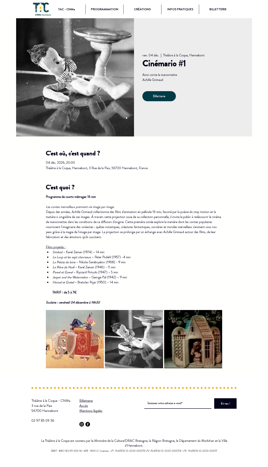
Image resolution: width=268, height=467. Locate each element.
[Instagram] (81, 424)
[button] (66, 9)
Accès (83, 405)
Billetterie (159, 96)
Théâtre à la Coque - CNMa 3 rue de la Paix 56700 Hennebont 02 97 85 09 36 (50, 410)
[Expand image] (75, 339)
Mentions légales (90, 410)
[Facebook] (87, 424)
